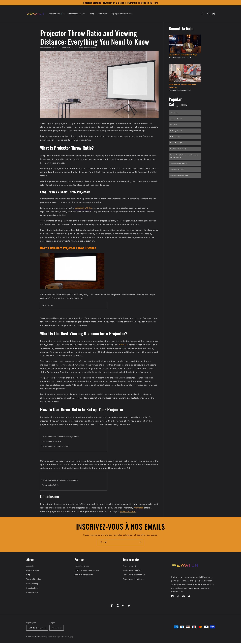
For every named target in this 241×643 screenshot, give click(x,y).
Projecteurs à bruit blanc (133, 579)
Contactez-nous (33, 570)
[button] (56, 13)
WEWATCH (37, 637)
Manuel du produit (82, 566)
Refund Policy (32, 592)
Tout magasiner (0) (176, 131)
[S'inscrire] (140, 542)
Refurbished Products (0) (178, 149)
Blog (28, 575)
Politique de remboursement (87, 570)
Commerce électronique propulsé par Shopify (57, 637)
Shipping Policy (33, 588)
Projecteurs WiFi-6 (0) (177, 169)
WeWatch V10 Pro (83, 208)
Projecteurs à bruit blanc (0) (179, 163)
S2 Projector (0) (175, 137)
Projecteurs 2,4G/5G (132, 570)
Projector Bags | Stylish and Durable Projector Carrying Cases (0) (184, 156)
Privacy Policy (32, 584)
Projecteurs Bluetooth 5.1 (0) (179, 175)
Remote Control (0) (176, 143)
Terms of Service (33, 579)
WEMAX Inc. (205, 577)
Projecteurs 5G (129, 566)
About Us (30, 566)
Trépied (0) (173, 125)
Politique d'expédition (84, 575)
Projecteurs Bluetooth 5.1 (134, 575)
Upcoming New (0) (176, 119)
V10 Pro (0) (173, 113)
